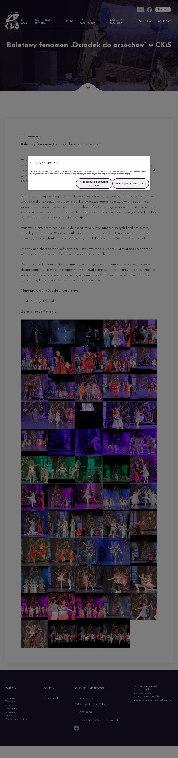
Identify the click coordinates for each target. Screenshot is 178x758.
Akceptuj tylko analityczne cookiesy (94, 183)
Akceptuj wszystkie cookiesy (130, 183)
